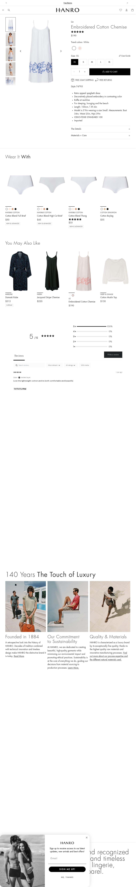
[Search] (9, 10)
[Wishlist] (121, 10)
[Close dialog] (86, 837)
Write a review (113, 355)
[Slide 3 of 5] (10, 54)
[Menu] (3, 10)
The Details (76, 129)
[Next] (32, 271)
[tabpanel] (67, 380)
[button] (92, 326)
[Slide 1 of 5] (10, 24)
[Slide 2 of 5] (10, 39)
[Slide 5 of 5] (10, 84)
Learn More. (73, 668)
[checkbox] (85, 365)
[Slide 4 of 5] (10, 69)
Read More (19, 656)
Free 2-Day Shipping (84, 80)
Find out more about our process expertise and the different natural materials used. (109, 656)
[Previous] (8, 271)
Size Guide (125, 56)
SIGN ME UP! (67, 869)
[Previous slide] (6, 3)
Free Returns (105, 80)
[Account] (127, 10)
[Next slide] (127, 3)
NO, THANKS (67, 877)
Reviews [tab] (19, 355)
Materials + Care (79, 135)
